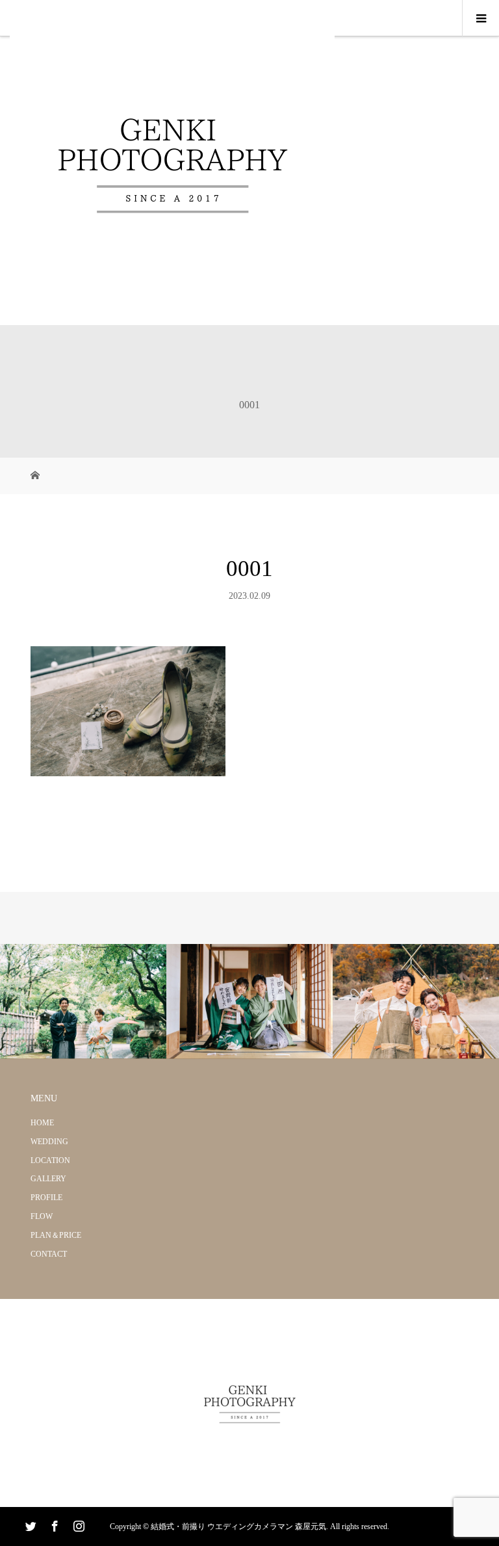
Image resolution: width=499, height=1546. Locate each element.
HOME (42, 1122)
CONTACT (49, 1254)
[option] (83, 1001)
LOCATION (50, 1160)
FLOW (42, 1216)
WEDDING (49, 1141)
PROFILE (46, 1197)
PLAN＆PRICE (56, 1235)
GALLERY (48, 1178)
